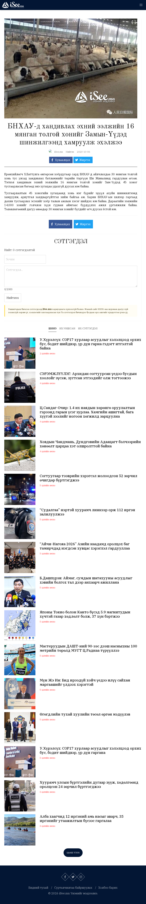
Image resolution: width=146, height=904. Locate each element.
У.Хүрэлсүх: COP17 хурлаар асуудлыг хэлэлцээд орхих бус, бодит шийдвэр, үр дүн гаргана (90, 750)
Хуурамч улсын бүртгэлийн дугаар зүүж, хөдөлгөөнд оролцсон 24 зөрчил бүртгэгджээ (89, 784)
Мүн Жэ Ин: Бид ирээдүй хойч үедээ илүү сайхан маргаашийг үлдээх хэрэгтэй (85, 682)
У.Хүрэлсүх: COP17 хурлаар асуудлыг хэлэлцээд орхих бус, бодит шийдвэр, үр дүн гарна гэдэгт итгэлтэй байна (90, 344)
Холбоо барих (108, 887)
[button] (141, 5)
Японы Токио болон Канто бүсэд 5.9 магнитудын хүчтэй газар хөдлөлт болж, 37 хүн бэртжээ (85, 614)
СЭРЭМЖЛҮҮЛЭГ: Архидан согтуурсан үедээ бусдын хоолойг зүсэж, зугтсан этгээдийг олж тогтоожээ (88, 376)
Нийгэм (70, 151)
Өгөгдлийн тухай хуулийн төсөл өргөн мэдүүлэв (85, 714)
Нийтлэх (13, 298)
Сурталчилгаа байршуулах (73, 887)
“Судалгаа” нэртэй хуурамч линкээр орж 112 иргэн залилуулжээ (87, 512)
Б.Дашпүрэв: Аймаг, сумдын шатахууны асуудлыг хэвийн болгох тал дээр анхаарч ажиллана (86, 580)
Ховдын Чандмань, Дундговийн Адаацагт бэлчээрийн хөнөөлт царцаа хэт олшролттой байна (90, 444)
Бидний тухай (38, 887)
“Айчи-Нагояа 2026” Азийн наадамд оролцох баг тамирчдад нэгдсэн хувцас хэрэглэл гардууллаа (85, 546)
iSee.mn (58, 151)
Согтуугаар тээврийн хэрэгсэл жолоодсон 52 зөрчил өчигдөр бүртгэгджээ (88, 478)
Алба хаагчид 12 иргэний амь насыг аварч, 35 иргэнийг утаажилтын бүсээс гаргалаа (82, 818)
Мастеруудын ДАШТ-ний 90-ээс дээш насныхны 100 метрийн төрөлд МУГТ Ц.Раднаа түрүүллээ (88, 648)
